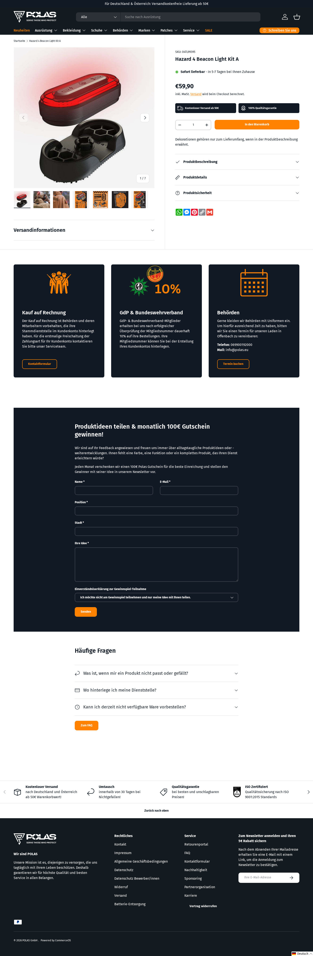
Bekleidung (72, 30)
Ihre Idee (81, 543)
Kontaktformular (39, 364)
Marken (144, 30)
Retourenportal (196, 844)
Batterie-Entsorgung (129, 904)
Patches (167, 30)
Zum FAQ (86, 725)
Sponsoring (193, 878)
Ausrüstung (43, 30)
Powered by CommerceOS (56, 940)
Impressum (123, 853)
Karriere (190, 896)
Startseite (19, 41)
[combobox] (168, 17)
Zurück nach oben (156, 810)
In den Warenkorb (257, 124)
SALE (208, 30)
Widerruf (121, 887)
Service (189, 30)
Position (80, 502)
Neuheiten (22, 30)
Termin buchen (233, 364)
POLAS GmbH (30, 940)
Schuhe (96, 30)
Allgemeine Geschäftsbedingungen (141, 861)
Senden (86, 612)
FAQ (187, 853)
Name (79, 482)
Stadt (78, 523)
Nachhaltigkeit (195, 870)
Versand (195, 94)
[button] (302, 954)
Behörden (120, 30)
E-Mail (164, 482)
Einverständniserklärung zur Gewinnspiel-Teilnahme (110, 589)
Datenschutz (123, 870)
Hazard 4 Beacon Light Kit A (45, 41)
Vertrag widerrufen (203, 906)
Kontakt (120, 844)
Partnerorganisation (199, 887)
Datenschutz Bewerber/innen (136, 878)
